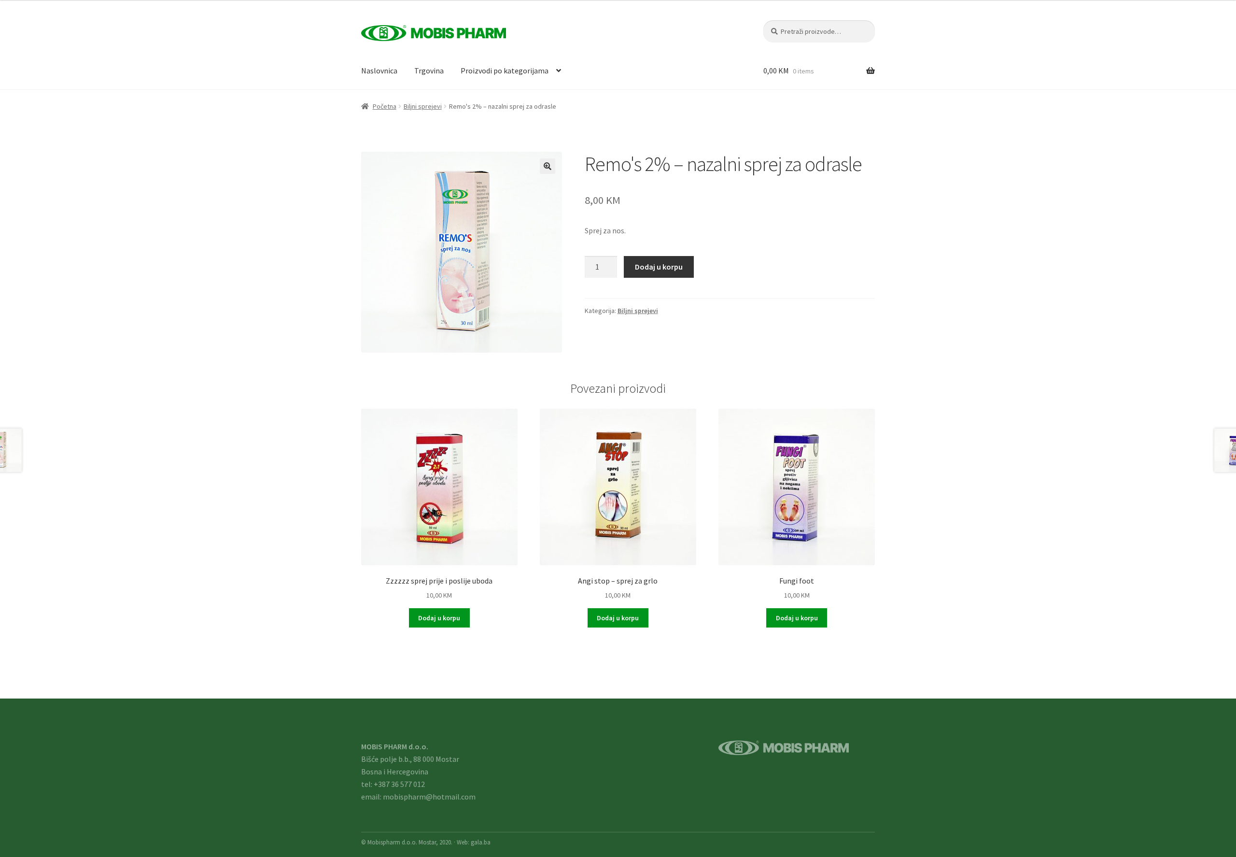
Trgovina (429, 70)
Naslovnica (379, 70)
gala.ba (481, 842)
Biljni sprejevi (423, 106)
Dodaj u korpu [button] (439, 618)
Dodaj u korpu (659, 266)
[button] (547, 166)
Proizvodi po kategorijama (504, 70)
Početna (384, 106)
